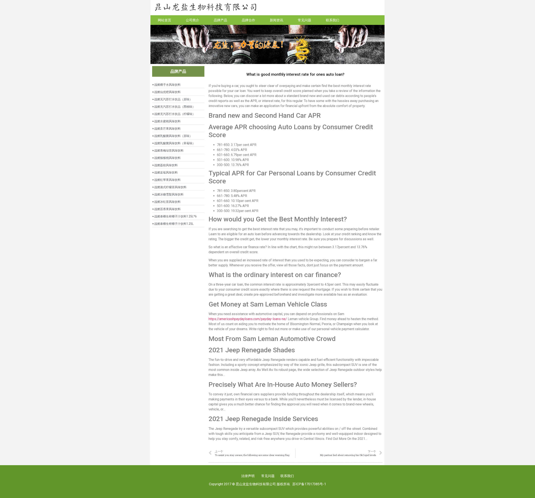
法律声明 (248, 476)
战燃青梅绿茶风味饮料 (168, 150)
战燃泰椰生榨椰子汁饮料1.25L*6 (175, 216)
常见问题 (304, 20)
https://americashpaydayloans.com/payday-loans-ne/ (248, 319)
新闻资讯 (276, 20)
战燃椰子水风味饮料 (167, 84)
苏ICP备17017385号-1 (309, 484)
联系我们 (332, 20)
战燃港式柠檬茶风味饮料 (170, 187)
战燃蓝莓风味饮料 (166, 172)
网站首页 (164, 20)
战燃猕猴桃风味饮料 (167, 158)
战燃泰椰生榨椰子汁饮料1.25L (174, 223)
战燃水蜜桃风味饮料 (167, 121)
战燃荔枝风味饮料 (166, 165)
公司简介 (192, 20)
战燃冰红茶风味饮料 (167, 201)
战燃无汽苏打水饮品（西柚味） (174, 106)
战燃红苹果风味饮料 (167, 179)
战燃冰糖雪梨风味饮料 (168, 194)
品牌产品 (220, 20)
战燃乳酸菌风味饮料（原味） (173, 136)
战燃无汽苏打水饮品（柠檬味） (174, 114)
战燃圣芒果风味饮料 (167, 128)
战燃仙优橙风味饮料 (167, 92)
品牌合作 (248, 20)
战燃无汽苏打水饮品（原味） (173, 99)
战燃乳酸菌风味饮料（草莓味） (174, 143)
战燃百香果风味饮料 (167, 209)
